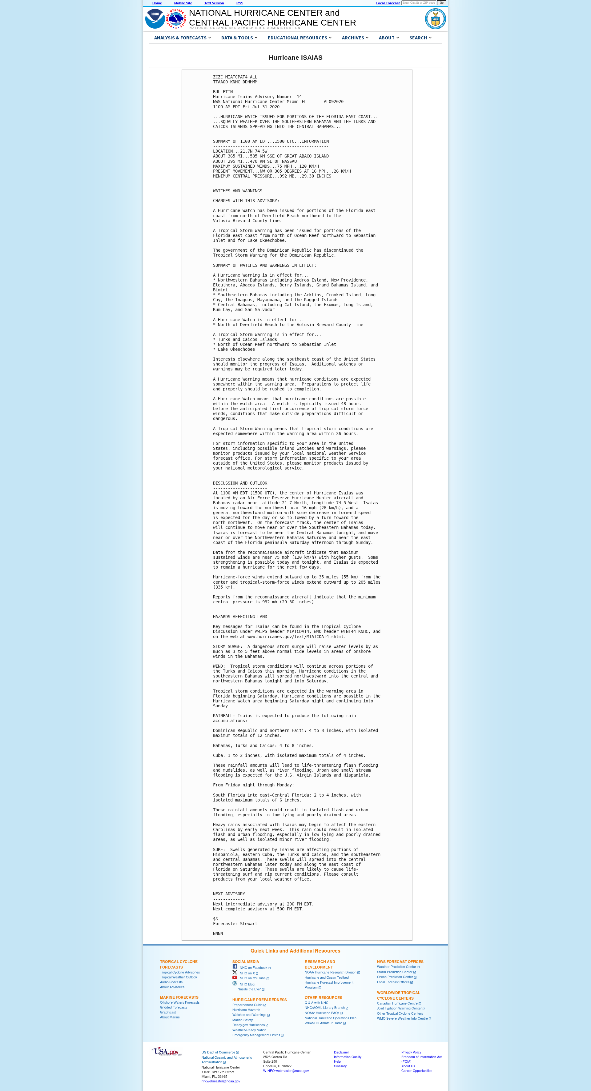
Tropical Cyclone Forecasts (179, 964)
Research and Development (320, 964)
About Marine (170, 1017)
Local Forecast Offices (393, 982)
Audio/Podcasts (171, 982)
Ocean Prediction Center (395, 976)
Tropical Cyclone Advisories (180, 972)
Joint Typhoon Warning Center (399, 1008)
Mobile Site (183, 3)
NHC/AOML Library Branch (325, 1007)
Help (337, 1061)
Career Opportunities (416, 1070)
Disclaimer (341, 1052)
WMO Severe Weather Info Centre (402, 1018)
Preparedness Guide (247, 1004)
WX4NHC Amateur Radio (323, 1023)
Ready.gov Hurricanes (248, 1024)
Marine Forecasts (179, 997)
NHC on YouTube (251, 978)
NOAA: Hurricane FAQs (322, 1012)
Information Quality (347, 1056)
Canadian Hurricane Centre (397, 1003)
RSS (239, 3)
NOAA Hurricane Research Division (330, 972)
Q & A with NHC (316, 1002)
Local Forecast (388, 3)
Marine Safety (242, 1019)
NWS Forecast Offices (400, 961)
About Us (408, 1066)
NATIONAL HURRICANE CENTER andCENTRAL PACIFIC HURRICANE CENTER (272, 17)
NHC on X (246, 973)
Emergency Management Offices (256, 1035)
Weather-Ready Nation (249, 1030)
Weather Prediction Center (396, 966)
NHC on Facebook (252, 967)
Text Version (214, 3)
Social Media (245, 961)
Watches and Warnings (249, 1014)
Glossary (340, 1066)
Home (157, 3)
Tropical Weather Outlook (178, 977)
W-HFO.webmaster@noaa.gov (286, 1070)
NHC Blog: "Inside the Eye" (246, 986)
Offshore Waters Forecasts (179, 1002)
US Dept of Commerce (218, 1052)
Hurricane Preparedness (259, 999)
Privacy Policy (411, 1052)
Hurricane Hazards (246, 1009)
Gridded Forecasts (173, 1007)
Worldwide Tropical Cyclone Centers (398, 995)
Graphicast (168, 1012)
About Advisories (172, 987)
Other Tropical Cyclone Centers (400, 1013)
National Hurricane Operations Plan (330, 1018)
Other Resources (323, 997)
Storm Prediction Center (394, 971)
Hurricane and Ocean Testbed (327, 977)
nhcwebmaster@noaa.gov (221, 1081)
